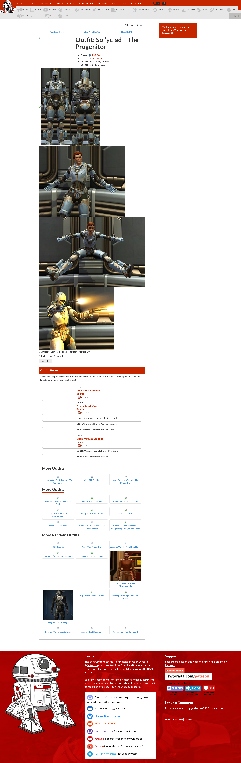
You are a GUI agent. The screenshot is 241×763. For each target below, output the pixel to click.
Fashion (84, 9)
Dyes (234, 9)
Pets (205, 9)
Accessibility (138, 3)
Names (176, 9)
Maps (124, 3)
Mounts (191, 9)
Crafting (102, 3)
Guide (38, 9)
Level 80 (59, 3)
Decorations (123, 9)
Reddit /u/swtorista (105, 723)
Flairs (25, 16)
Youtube (99, 738)
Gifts (53, 16)
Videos (52, 9)
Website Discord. (131, 686)
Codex (66, 16)
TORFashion (97, 55)
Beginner (46, 3)
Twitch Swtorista (104, 730)
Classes (71, 3)
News (25, 9)
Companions (86, 3)
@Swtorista (91, 665)
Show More (45, 361)
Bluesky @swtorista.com (108, 715)
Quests (162, 9)
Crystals (220, 9)
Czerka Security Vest (87, 406)
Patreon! (170, 665)
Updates (21, 3)
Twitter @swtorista (105, 753)
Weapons (102, 9)
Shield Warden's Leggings (90, 439)
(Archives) (97, 58)
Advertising (188, 720)
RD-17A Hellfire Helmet (89, 390)
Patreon (99, 746)
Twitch (110, 668)
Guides (33, 3)
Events (114, 3)
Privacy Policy (177, 720)
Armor (67, 9)
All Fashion (129, 25)
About (167, 720)
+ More (235, 16)
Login (140, 25)
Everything (144, 9)
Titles (39, 16)
